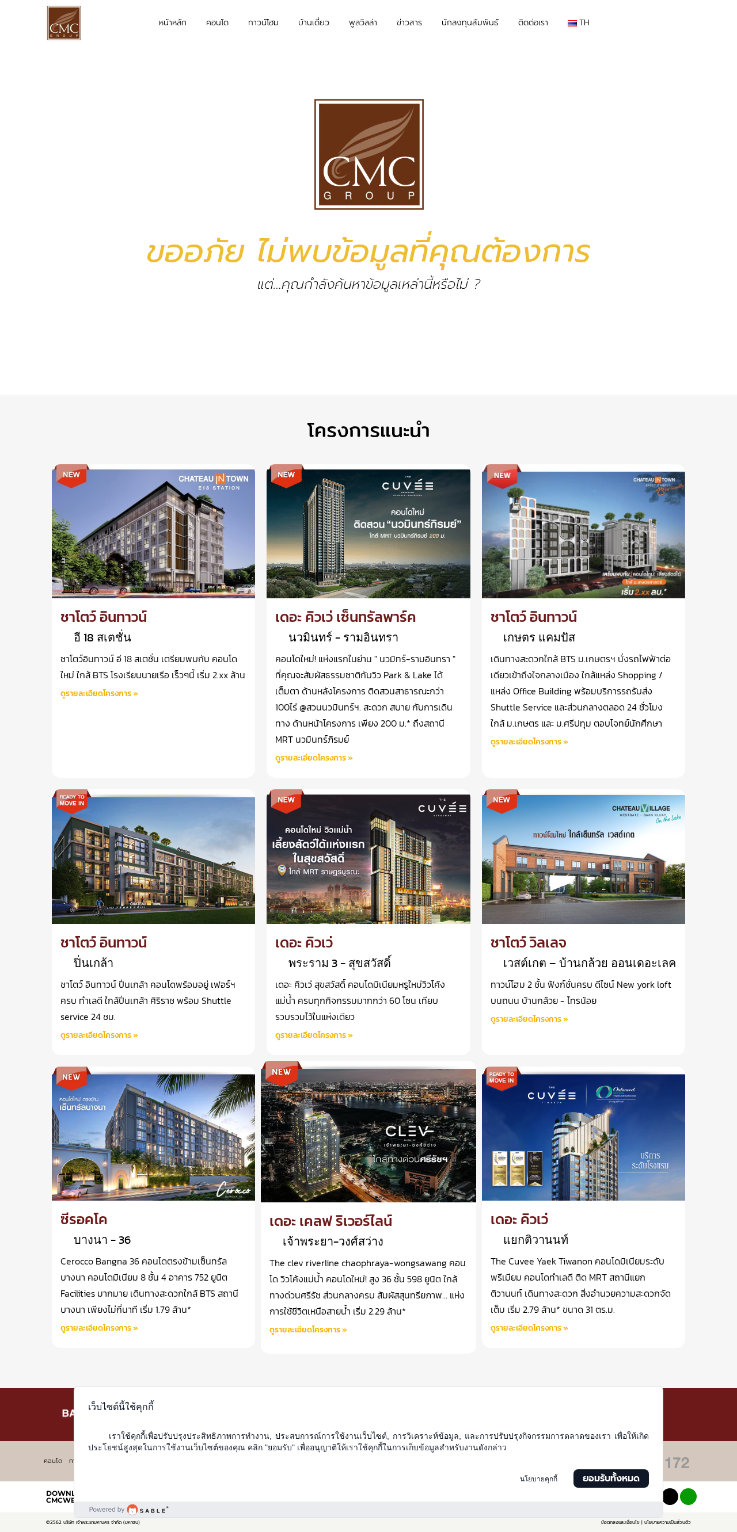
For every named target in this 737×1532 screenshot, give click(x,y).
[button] (680, 23)
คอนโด (217, 23)
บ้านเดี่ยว (313, 23)
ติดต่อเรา (533, 23)
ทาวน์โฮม (263, 23)
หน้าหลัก (173, 23)
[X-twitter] (670, 1496)
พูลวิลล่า (363, 23)
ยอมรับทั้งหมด (611, 1478)
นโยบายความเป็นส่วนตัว (667, 1522)
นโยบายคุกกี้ (538, 1479)
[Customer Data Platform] (368, 1509)
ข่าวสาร (409, 23)
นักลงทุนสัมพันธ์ (470, 23)
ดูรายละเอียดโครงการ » (99, 693)
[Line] (688, 1496)
